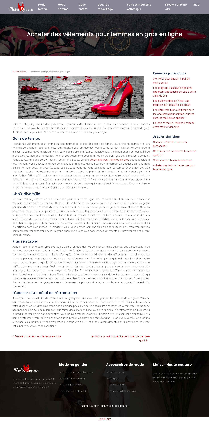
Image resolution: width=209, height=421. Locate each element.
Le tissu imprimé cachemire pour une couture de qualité (119, 338)
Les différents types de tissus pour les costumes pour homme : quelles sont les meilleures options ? (173, 113)
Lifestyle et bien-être (176, 7)
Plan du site (104, 418)
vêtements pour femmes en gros (109, 159)
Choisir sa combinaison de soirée (172, 160)
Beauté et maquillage (105, 7)
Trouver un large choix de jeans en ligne (38, 336)
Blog (196, 4)
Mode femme (43, 7)
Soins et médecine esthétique (139, 7)
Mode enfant (83, 7)
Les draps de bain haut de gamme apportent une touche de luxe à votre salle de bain (174, 91)
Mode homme (63, 7)
